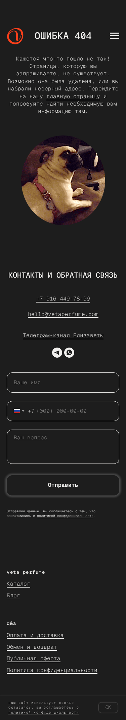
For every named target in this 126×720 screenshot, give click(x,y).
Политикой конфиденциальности (43, 712)
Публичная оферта (33, 658)
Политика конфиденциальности (52, 670)
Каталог (18, 583)
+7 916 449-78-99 (63, 298)
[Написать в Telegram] (57, 353)
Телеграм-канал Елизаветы (63, 335)
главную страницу (73, 96)
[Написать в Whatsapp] (69, 353)
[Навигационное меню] (114, 36)
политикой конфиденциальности (65, 516)
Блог (13, 595)
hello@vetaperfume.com (63, 314)
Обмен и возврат (32, 646)
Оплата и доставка (35, 635)
